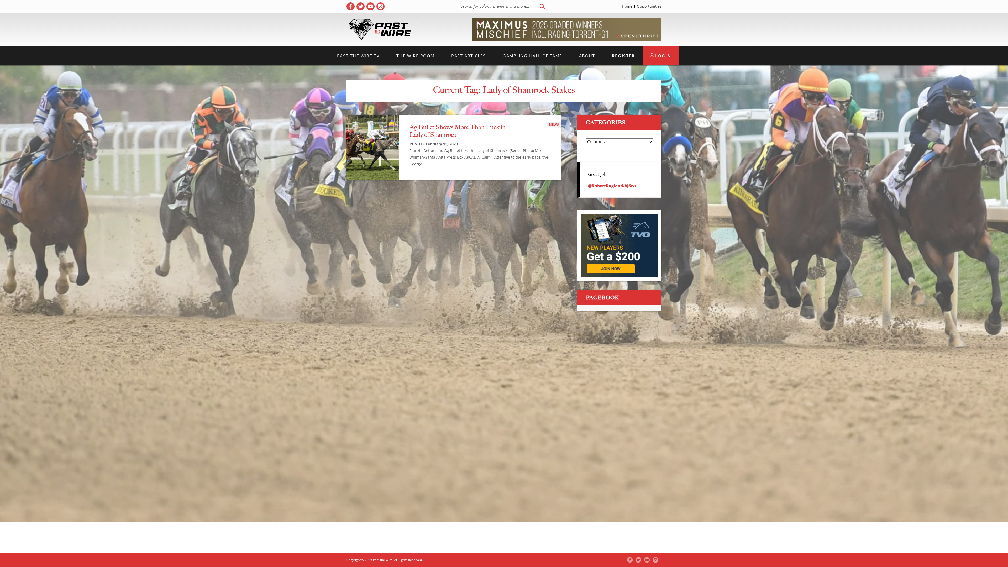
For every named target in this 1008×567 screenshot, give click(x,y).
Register (623, 56)
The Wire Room (415, 56)
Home (627, 6)
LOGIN (662, 56)
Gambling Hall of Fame (532, 56)
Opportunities (649, 6)
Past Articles (468, 56)
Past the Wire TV (358, 56)
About (587, 56)
